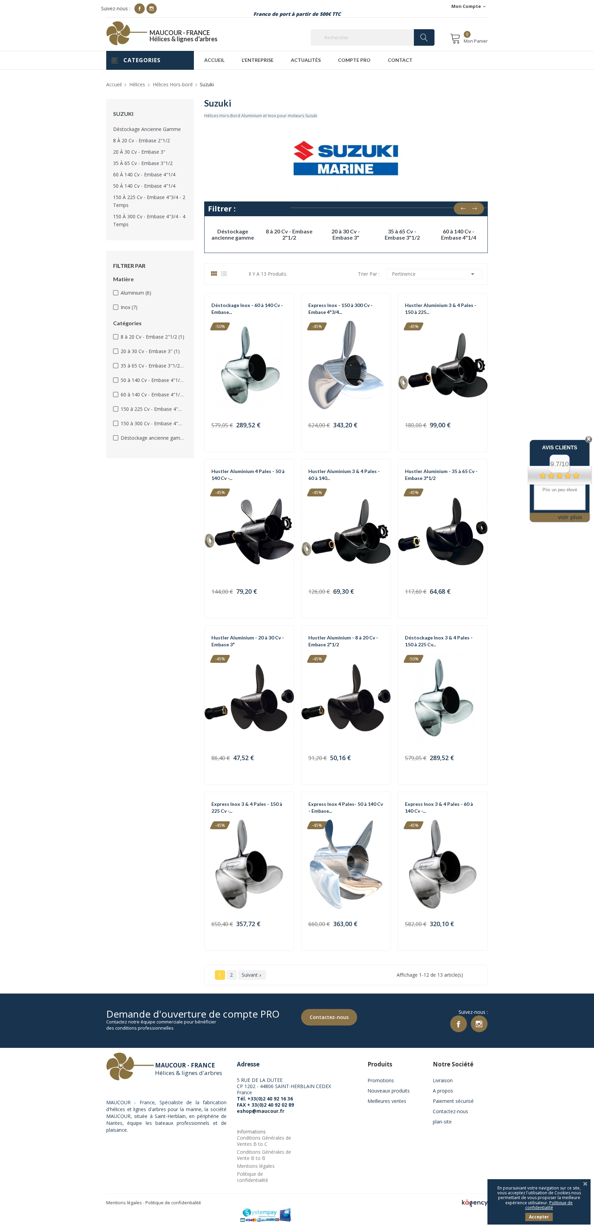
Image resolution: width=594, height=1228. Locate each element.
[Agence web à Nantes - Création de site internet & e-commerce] (475, 1202)
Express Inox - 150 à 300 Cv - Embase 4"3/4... (340, 308)
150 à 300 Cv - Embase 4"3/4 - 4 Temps (149, 220)
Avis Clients (559, 447)
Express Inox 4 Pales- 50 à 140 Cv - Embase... (345, 807)
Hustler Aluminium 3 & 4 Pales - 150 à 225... (440, 308)
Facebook (139, 8)
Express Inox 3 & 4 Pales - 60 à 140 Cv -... (439, 807)
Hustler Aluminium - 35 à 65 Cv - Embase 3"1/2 (441, 474)
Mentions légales (256, 1166)
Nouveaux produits (388, 1090)
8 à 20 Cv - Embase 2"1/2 (141, 140)
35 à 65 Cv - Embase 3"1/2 (143, 163)
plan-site (442, 1121)
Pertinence (434, 274)
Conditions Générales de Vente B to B (264, 1155)
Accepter (539, 1217)
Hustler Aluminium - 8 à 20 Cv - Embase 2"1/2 (343, 641)
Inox (129, 307)
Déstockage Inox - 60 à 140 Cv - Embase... (247, 308)
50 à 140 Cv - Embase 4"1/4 (144, 186)
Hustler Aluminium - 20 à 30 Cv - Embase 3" (247, 641)
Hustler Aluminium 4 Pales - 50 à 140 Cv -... (248, 474)
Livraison (443, 1080)
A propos (443, 1090)
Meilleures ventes (386, 1101)
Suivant (252, 975)
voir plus (570, 517)
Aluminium (136, 292)
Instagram (151, 8)
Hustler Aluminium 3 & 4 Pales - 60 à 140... (344, 474)
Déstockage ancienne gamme (147, 129)
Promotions (380, 1080)
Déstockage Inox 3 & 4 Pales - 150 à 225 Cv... (439, 641)
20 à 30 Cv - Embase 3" (139, 152)
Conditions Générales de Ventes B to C (264, 1140)
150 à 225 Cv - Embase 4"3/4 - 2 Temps (149, 201)
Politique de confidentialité (252, 1177)
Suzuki (123, 114)
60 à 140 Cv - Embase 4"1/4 (144, 174)
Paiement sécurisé (453, 1101)
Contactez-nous (329, 1017)
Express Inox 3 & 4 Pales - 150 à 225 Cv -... (246, 807)
